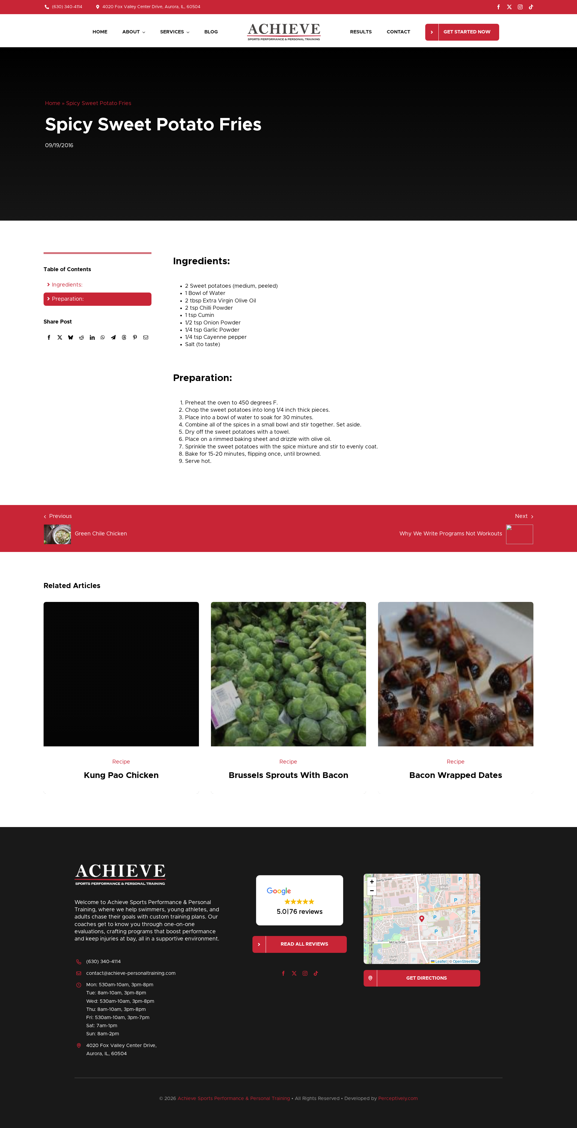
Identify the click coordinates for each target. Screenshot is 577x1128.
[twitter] (509, 7)
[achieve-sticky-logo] (284, 25)
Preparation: (68, 299)
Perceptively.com (398, 1098)
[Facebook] (49, 337)
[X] (59, 337)
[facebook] (498, 7)
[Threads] (124, 337)
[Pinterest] (135, 337)
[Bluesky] (70, 337)
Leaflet (441, 961)
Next (521, 516)
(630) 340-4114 (103, 961)
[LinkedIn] (92, 337)
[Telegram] (113, 337)
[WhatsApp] (103, 337)
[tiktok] (531, 7)
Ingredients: (67, 285)
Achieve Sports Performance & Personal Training (234, 1098)
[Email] (145, 337)
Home (52, 103)
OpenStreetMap (466, 961)
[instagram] (520, 7)
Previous (60, 516)
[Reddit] (81, 337)
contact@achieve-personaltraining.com (131, 973)
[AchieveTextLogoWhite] (120, 866)
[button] (299, 900)
